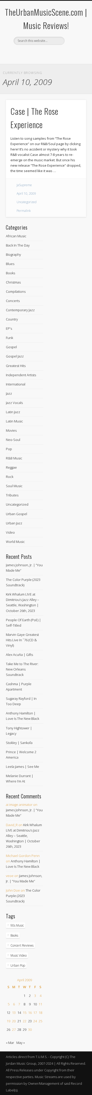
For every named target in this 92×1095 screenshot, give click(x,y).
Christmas (13, 282)
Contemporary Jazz (20, 310)
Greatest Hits (16, 365)
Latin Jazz (13, 412)
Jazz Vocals (14, 402)
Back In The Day (18, 245)
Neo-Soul (13, 439)
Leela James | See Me (22, 766)
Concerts (13, 300)
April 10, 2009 (26, 193)
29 (24, 1029)
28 (19, 1029)
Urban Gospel (16, 514)
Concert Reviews (21, 945)
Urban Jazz (14, 523)
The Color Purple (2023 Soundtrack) (23, 895)
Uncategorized (27, 202)
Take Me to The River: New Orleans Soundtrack (22, 669)
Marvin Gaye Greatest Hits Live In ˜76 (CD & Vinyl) (22, 640)
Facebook (40, 54)
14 (19, 1012)
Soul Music (14, 486)
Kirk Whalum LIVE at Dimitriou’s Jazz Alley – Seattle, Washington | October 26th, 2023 (24, 836)
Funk (9, 337)
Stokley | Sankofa (19, 742)
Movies (11, 430)
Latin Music (14, 421)
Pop (9, 449)
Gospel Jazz (15, 356)
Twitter (51, 54)
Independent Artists (21, 375)
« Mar (10, 1042)
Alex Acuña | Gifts (19, 654)
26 (8, 1029)
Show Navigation (74, 46)
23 (30, 1021)
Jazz (9, 393)
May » (20, 1042)
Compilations (16, 291)
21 (19, 1021)
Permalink (24, 211)
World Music (15, 541)
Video (10, 532)
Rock (9, 476)
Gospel (11, 347)
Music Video (18, 955)
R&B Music (14, 458)
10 (35, 1004)
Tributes (12, 495)
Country (12, 319)
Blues (10, 263)
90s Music (17, 925)
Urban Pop (17, 965)
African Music (16, 236)
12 (8, 1012)
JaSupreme (24, 185)
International (15, 384)
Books (10, 273)
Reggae (11, 467)
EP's (9, 328)
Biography (13, 254)
